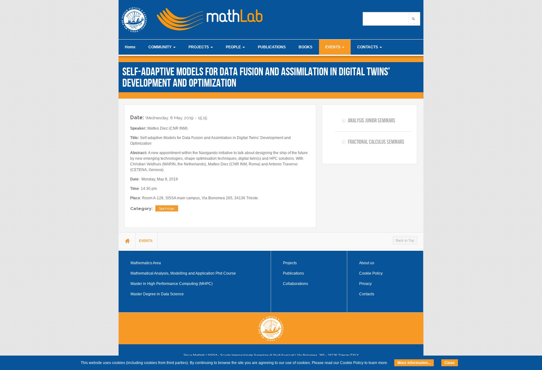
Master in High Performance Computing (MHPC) (171, 284)
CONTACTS (368, 47)
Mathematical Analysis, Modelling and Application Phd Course (183, 273)
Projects (290, 263)
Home (130, 47)
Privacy (365, 284)
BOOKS (305, 47)
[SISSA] (134, 19)
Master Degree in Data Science (157, 294)
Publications (293, 273)
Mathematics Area (145, 263)
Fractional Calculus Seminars (376, 142)
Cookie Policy (371, 273)
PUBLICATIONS (272, 47)
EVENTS (333, 47)
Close (449, 363)
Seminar (167, 208)
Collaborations (295, 284)
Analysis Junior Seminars (371, 120)
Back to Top (405, 240)
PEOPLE (234, 47)
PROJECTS (199, 47)
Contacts (366, 294)
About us (366, 263)
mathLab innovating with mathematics (207, 17)
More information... (414, 363)
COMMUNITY (160, 47)
